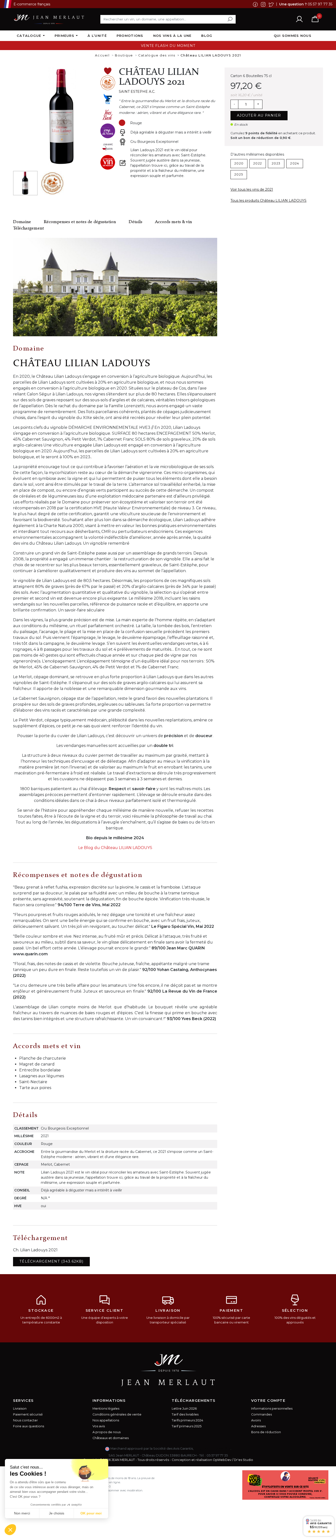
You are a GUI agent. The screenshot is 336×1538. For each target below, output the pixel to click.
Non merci (22, 1513)
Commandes (261, 1414)
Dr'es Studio (243, 1460)
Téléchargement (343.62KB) (51, 1261)
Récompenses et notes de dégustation (80, 222)
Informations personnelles (271, 1408)
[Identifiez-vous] (299, 19)
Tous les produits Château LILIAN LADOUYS (268, 200)
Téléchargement (28, 228)
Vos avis (98, 1426)
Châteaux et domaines (110, 1438)
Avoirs (256, 1420)
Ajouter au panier (259, 115)
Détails (135, 222)
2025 (238, 174)
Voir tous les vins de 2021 (251, 189)
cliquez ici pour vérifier (212, 1448)
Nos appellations (105, 1420)
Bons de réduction (266, 1432)
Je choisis (56, 1513)
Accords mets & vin (173, 222)
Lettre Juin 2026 (184, 1408)
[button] (10, 1530)
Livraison (20, 1408)
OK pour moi (91, 1513)
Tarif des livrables (185, 1414)
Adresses (258, 1426)
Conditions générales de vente (116, 1414)
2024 (294, 163)
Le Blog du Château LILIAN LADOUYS (115, 847)
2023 (276, 163)
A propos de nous (106, 1432)
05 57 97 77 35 (320, 4)
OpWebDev (222, 1460)
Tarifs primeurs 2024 (187, 1420)
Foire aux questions (28, 1426)
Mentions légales (105, 1408)
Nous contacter (25, 1420)
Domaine (22, 222)
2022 (257, 163)
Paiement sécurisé (28, 1414)
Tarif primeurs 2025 (186, 1426)
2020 (239, 163)
